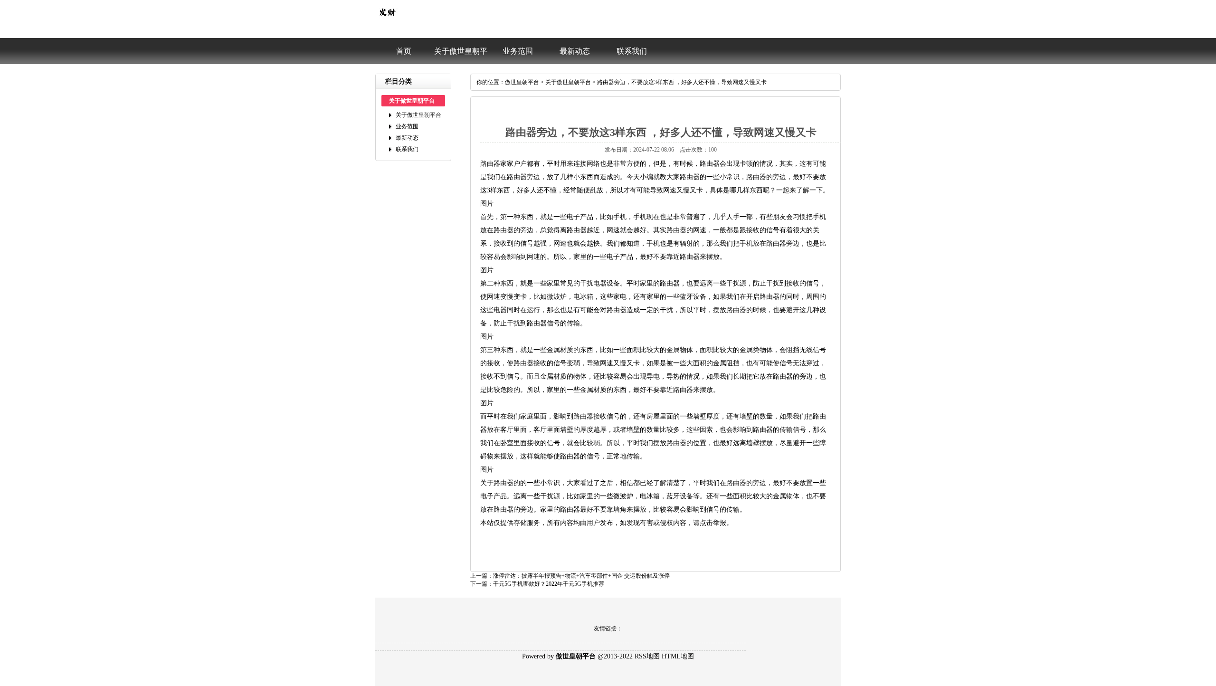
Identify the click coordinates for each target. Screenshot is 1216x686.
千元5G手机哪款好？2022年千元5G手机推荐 (548, 584)
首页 (403, 51)
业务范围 (518, 51)
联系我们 (632, 51)
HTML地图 (678, 656)
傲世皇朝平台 (522, 82)
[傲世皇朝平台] (387, 22)
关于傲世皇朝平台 (460, 55)
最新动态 (575, 51)
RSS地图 (647, 656)
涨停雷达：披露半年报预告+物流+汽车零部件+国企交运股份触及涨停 (581, 575)
